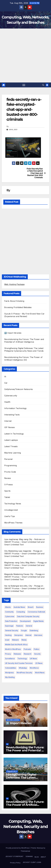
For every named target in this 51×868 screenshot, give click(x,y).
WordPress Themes (13, 522)
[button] (43, 85)
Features (19, 626)
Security (37, 654)
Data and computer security (28, 616)
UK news (33, 659)
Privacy (8, 654)
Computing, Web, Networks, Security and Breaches (25, 826)
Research (27, 654)
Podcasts (27, 649)
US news (38, 663)
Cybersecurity (10, 395)
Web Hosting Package (14, 284)
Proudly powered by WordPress (18, 848)
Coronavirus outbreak (36, 612)
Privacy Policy (15, 863)
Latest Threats (11, 446)
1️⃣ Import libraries (12, 333)
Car (6, 383)
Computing (20, 612)
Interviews (38, 635)
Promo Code (10, 472)
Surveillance (10, 659)
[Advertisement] (25, 55)
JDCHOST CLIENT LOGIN (31, 862)
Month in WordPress (13, 649)
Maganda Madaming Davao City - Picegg (23, 574)
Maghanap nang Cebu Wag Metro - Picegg (24, 562)
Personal (8, 459)
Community (9, 612)
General (29, 626)
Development (25, 621)
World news (39, 673)
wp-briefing (10, 677)
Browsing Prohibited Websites (18, 307)
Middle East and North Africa (16, 644)
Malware (15, 640)
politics (36, 649)
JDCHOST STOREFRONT (14, 856)
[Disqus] (25, 241)
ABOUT (43, 857)
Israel (7, 640)
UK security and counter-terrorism (18, 663)
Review (7, 478)
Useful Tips (9, 516)
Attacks (8, 607)
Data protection (11, 621)
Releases (17, 654)
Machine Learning (12, 453)
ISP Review (9, 427)
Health (7, 402)
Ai (5, 376)
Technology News (12, 503)
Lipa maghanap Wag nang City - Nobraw (23, 539)
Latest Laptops (11, 440)
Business (39, 607)
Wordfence (34, 668)
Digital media (38, 621)
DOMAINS (29, 856)
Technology (22, 659)
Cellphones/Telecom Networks (18, 389)
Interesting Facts (12, 414)
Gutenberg (34, 630)
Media (24, 640)
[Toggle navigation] (23, 85)
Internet (8, 421)
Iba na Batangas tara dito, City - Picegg (22, 586)
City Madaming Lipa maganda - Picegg (21, 551)
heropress (18, 635)
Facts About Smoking (14, 301)
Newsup (40, 848)
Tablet (7, 497)
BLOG (37, 857)
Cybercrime (9, 616)
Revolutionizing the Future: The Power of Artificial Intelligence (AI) (25, 805)
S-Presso (8, 484)
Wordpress (9, 673)
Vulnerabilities (10, 668)
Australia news (19, 607)
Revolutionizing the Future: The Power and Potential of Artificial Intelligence (25, 750)
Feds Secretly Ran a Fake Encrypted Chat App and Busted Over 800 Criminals (35, 173)
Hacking (8, 635)
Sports (7, 491)
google (24, 630)
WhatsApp (23, 668)
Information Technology (15, 408)
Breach (30, 607)
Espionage (9, 626)
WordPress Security (24, 673)
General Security (11, 630)
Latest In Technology (14, 434)
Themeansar (25, 851)
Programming (10, 465)
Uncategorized (11, 510)
